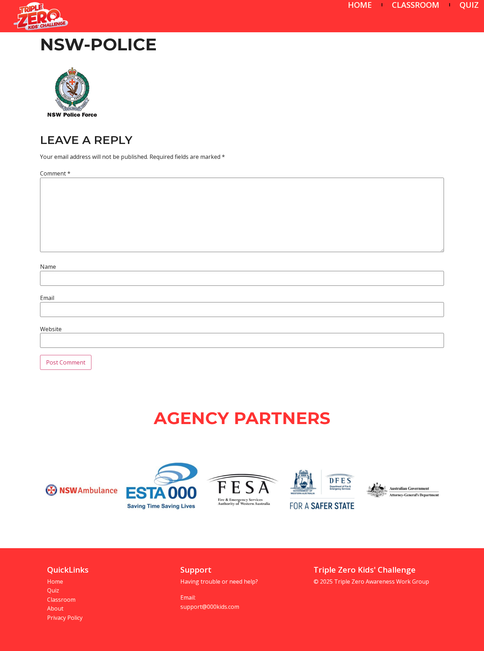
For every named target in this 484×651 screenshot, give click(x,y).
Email (47, 298)
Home (55, 581)
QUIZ (469, 5)
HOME (360, 5)
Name (48, 266)
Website (51, 329)
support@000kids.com (209, 607)
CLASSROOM (415, 5)
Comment (55, 173)
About (55, 608)
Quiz (53, 590)
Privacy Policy (65, 618)
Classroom (61, 599)
